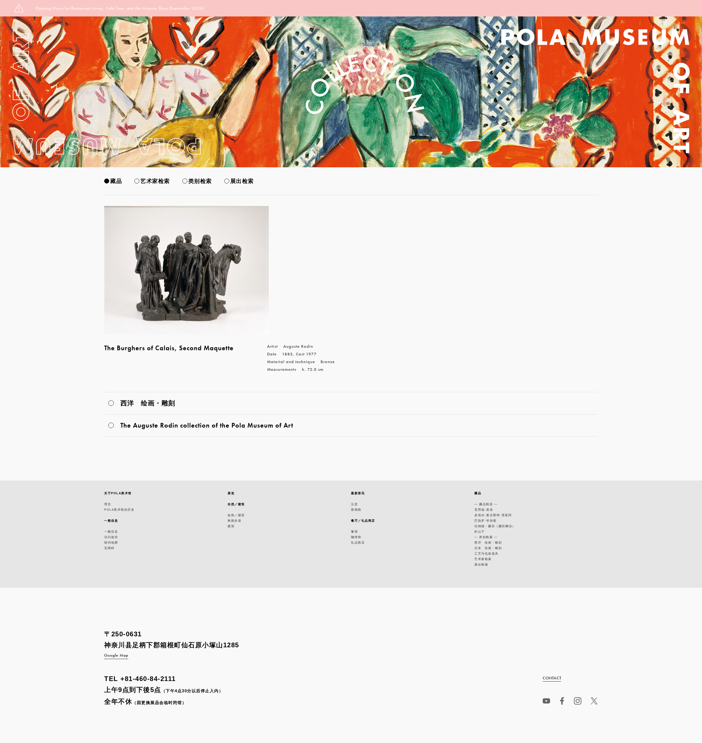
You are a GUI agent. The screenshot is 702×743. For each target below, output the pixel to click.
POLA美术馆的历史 (119, 509)
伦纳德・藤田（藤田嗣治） (495, 526)
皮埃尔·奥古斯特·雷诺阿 (493, 515)
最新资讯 (358, 493)
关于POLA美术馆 (118, 493)
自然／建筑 (236, 504)
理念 (107, 504)
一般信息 (111, 520)
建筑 (231, 526)
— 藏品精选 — (485, 504)
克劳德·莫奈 (483, 509)
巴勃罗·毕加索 (485, 520)
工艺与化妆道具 (486, 553)
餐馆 (354, 531)
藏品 (116, 181)
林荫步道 (234, 520)
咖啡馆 (356, 537)
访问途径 (111, 537)
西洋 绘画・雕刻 (488, 542)
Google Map (116, 655)
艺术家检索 (155, 181)
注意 (354, 504)
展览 (231, 493)
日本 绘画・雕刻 (488, 548)
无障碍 (109, 548)
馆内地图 (111, 542)
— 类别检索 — (485, 537)
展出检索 (242, 181)
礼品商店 (358, 542)
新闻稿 (356, 509)
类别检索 (200, 181)
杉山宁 (479, 531)
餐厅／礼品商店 (363, 520)
